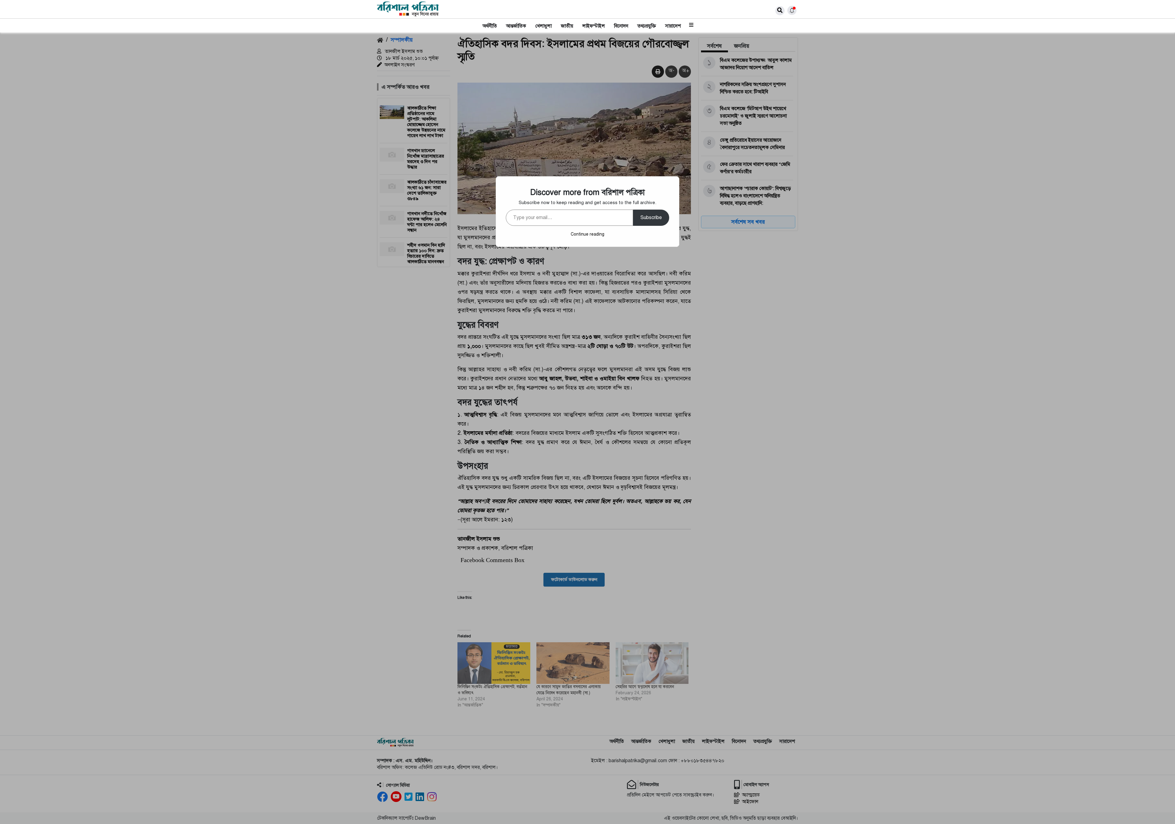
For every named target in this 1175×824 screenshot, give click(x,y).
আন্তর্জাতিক (516, 26)
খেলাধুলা (543, 26)
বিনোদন (621, 26)
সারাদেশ (673, 26)
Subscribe (651, 217)
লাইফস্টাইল (593, 26)
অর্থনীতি (490, 26)
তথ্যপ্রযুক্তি (646, 26)
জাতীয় (567, 26)
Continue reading (587, 234)
